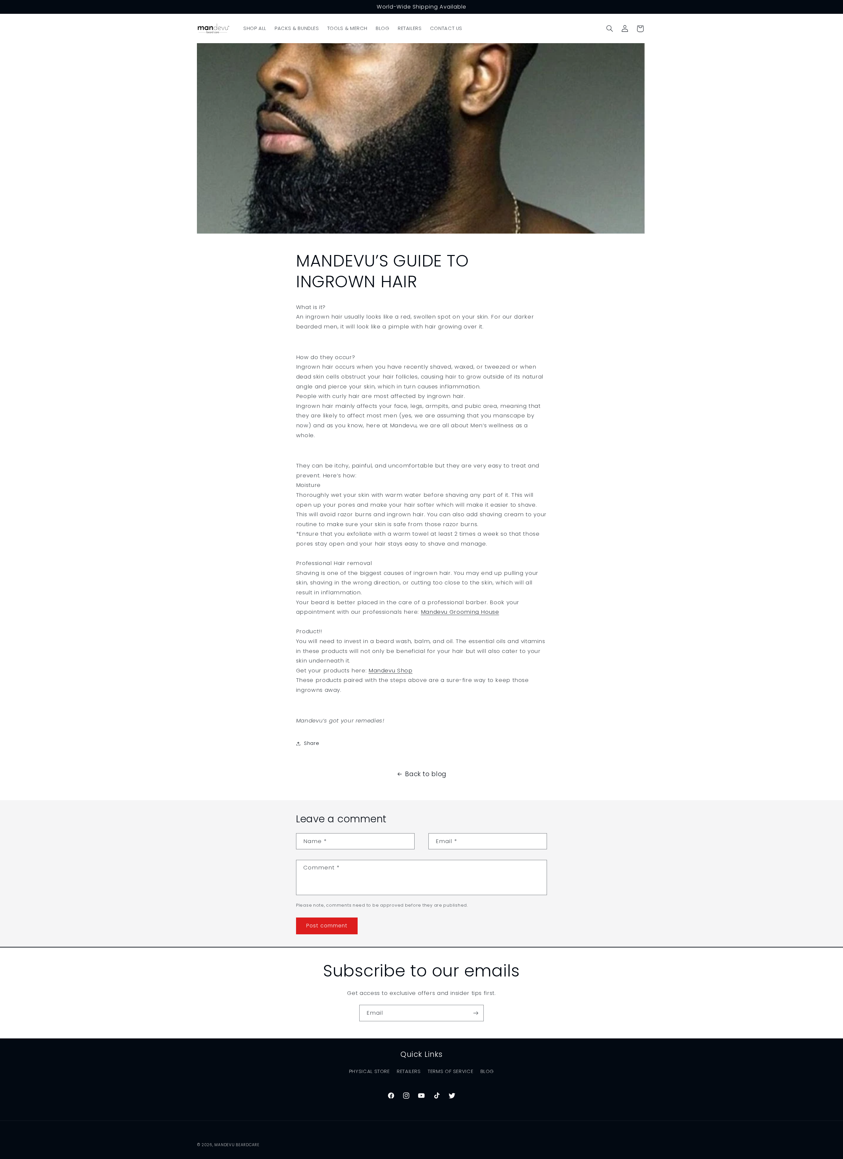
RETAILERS (409, 1071)
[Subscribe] (475, 1013)
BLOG (487, 1071)
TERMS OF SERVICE (450, 1071)
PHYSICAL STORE (369, 1071)
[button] (609, 28)
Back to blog (426, 774)
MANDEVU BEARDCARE (236, 1144)
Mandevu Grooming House (460, 612)
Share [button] (311, 743)
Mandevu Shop (390, 670)
